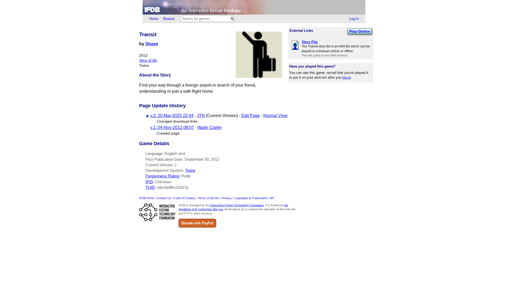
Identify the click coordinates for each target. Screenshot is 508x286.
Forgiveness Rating (162, 176)
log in (346, 77)
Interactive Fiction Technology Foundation (237, 205)
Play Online (359, 31)
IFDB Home (146, 198)
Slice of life (148, 60)
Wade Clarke (209, 127)
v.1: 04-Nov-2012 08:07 (172, 127)
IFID (149, 182)
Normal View (275, 115)
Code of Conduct (184, 198)
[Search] (232, 18)
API (272, 198)
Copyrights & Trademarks (250, 198)
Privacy (227, 198)
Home (153, 19)
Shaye (151, 44)
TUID (150, 187)
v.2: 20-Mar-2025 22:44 (171, 115)
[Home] (254, 7)
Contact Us (164, 198)
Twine (190, 170)
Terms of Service (209, 198)
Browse (169, 19)
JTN (201, 115)
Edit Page (250, 115)
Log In (354, 19)
